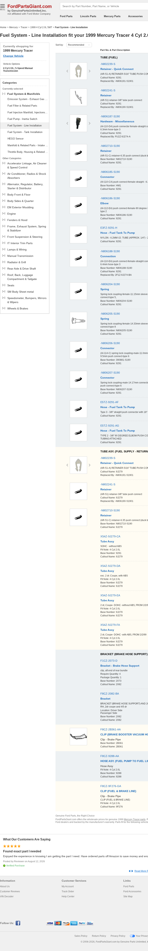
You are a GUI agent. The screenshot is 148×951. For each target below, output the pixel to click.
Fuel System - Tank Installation (25, 132)
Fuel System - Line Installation (25, 125)
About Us (5, 886)
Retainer (105, 95)
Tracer (24, 27)
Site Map (128, 896)
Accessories (135, 16)
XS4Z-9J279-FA (110, 624)
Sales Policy (80, 936)
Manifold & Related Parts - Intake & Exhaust (28, 145)
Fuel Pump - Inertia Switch (22, 119)
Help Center (68, 896)
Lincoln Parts (88, 16)
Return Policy (99, 936)
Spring (104, 289)
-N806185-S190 (110, 171)
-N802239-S (107, 64)
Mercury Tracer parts (134, 819)
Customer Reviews (10, 891)
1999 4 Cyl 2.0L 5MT (41, 27)
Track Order (68, 891)
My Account (68, 886)
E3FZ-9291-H (108, 227)
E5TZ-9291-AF (109, 402)
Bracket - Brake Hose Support (119, 665)
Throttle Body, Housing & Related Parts (28, 151)
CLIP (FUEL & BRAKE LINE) (118, 791)
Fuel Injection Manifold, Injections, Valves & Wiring (28, 112)
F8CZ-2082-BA (109, 693)
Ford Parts (66, 16)
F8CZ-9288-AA (109, 756)
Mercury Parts (112, 16)
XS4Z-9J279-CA (110, 536)
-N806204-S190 (110, 284)
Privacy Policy (118, 936)
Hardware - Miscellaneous (117, 121)
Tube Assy (107, 541)
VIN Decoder (6, 896)
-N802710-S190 (110, 145)
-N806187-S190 (110, 116)
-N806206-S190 (110, 343)
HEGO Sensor (16, 138)
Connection (108, 256)
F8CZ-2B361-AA (110, 729)
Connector (107, 176)
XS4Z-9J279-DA (110, 565)
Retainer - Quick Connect (117, 69)
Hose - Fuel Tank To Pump (117, 232)
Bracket (105, 698)
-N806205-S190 (110, 313)
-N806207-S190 (110, 372)
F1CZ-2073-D (108, 660)
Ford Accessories (132, 891)
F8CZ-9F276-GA (110, 786)
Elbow (104, 203)
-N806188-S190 (110, 251)
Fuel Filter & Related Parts (22, 105)
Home (3, 27)
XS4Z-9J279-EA (110, 595)
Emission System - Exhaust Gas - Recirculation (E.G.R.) (28, 99)
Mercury (13, 27)
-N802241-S (107, 90)
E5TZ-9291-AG (109, 425)
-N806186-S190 (110, 198)
